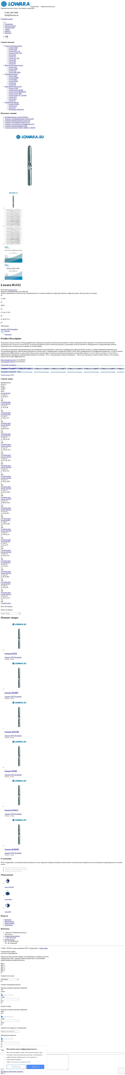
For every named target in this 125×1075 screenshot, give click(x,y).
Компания (8, 920)
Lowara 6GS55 (5, 520)
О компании (9, 24)
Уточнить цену (6, 402)
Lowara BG (12, 55)
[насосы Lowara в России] (15, 6)
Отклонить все (16, 1067)
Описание (8, 334)
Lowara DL (12, 83)
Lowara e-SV (13, 67)
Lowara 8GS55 (5, 425)
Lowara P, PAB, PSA (15, 53)
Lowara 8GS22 (5, 393)
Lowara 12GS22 (6, 457)
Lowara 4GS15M (12, 732)
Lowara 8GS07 (5, 541)
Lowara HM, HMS (15, 72)
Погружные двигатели (16, 109)
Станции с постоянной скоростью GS (17, 122)
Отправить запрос (7, 19)
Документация (9, 27)
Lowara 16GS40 (6, 552)
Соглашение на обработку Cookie (21, 1062)
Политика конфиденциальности (15, 867)
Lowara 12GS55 (6, 488)
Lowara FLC (13, 99)
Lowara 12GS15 (6, 446)
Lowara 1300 (13, 76)
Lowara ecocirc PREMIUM (17, 92)
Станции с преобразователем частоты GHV (19, 119)
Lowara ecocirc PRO (15, 93)
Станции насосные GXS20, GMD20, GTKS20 (20, 127)
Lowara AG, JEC (14, 58)
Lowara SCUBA (14, 104)
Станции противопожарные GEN (16, 126)
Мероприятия (9, 921)
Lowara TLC (13, 97)
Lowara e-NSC (13, 48)
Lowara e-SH (13, 49)
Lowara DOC (13, 79)
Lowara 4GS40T (11, 693)
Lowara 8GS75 (5, 435)
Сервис (7, 29)
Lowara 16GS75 (6, 594)
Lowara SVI (12, 70)
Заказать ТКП (5, 329)
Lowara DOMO (14, 78)
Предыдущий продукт (8, 360)
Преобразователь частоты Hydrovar (16, 117)
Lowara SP (12, 63)
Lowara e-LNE (13, 88)
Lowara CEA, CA (14, 51)
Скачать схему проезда (12, 936)
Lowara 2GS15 (11, 654)
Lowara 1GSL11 (11, 810)
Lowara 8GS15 (5, 584)
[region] (25, 1058)
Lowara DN (12, 85)
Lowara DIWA (13, 81)
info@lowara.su (10, 939)
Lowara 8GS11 (5, 562)
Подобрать (4, 1071)
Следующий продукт (8, 362)
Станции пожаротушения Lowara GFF (17, 120)
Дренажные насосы (11, 74)
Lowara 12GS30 (6, 467)
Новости (7, 31)
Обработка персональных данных (16, 869)
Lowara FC (12, 100)
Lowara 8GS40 (5, 414)
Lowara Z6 (12, 107)
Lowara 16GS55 (6, 573)
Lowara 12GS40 (6, 478)
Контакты (8, 33)
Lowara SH (12, 62)
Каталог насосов (10, 26)
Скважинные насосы (12, 102)
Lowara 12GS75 (6, 499)
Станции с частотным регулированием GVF (19, 124)
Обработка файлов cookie (13, 871)
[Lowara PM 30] (8, 895)
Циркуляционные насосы (13, 86)
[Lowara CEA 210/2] (8, 883)
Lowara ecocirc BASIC (16, 90)
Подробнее (14, 329)
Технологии (9, 925)
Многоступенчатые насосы (14, 65)
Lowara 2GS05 (11, 771)
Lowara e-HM (13, 69)
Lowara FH (12, 60)
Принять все (35, 1067)
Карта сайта (44, 948)
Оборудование (9, 923)
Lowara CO (12, 56)
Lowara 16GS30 (6, 531)
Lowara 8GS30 (5, 404)
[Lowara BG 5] (8, 908)
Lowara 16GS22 (6, 510)
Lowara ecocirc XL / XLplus (17, 95)
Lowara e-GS (13, 106)
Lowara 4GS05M (12, 849)
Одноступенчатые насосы (13, 46)
